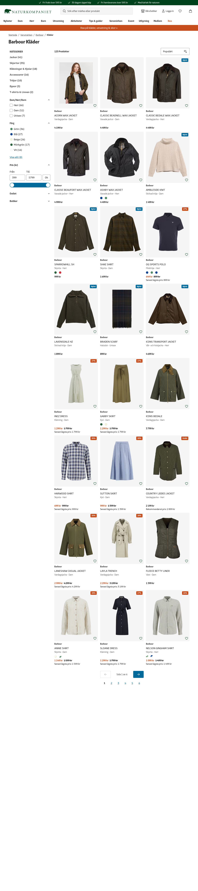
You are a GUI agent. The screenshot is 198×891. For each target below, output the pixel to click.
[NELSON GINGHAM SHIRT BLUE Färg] (151, 656)
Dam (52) (19, 110)
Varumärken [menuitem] (115, 21)
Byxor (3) (15, 86)
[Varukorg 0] (192, 10)
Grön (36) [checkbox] (19, 129)
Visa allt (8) (16, 157)
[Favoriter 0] (181, 10)
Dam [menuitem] (20, 21)
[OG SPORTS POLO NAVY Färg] (147, 272)
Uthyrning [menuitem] (144, 21)
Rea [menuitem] (170, 21)
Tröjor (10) (16, 80)
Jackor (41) (16, 57)
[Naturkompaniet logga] (27, 11)
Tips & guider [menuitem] (95, 21)
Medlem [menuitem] (158, 21)
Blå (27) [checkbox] (18, 134)
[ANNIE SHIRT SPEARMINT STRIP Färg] (60, 656)
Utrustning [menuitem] (58, 21)
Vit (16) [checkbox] (18, 150)
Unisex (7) (19, 115)
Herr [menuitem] (32, 21)
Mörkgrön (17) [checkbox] (22, 144)
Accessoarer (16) (19, 74)
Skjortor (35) (17, 63)
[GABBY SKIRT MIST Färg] (106, 424)
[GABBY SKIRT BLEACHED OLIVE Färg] (102, 424)
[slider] (12, 185)
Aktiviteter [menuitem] (76, 21)
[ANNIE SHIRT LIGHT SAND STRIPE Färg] (56, 656)
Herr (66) (19, 105)
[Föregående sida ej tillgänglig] (105, 674)
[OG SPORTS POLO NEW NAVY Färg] (156, 272)
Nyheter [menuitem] (7, 21)
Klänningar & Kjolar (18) (23, 68)
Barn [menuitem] (43, 21)
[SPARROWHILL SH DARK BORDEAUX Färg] (60, 272)
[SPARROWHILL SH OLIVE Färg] (56, 272)
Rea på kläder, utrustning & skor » (99, 27)
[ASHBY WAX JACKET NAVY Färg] (102, 198)
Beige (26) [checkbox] (19, 139)
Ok (46, 177)
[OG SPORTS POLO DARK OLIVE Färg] (151, 272)
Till (28, 171)
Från (12, 171)
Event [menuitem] (131, 21)
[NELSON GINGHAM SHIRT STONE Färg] (147, 656)
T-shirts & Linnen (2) (21, 92)
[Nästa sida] (138, 674)
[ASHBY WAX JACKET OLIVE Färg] (106, 198)
